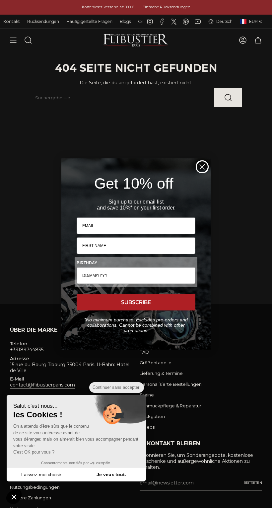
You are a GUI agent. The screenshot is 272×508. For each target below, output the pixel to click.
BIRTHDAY (87, 263)
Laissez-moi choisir (41, 474)
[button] (14, 497)
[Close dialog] (202, 167)
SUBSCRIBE (136, 301)
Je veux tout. (111, 474)
